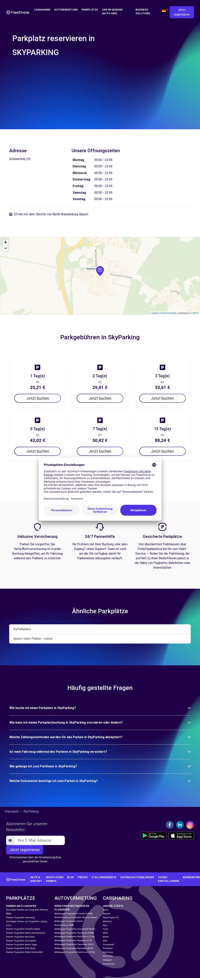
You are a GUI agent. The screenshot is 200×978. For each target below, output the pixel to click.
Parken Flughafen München (20, 937)
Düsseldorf (108, 944)
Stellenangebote (104, 877)
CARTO (195, 312)
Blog (70, 877)
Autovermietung (66, 9)
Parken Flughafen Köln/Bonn (21, 948)
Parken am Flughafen (21, 905)
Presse (83, 877)
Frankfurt (107, 948)
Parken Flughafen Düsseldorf (21, 940)
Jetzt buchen (37, 398)
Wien (105, 933)
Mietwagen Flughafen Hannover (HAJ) (74, 944)
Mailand (107, 921)
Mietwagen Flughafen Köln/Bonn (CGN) (74, 936)
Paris (105, 910)
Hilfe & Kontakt (36, 879)
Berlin (106, 937)
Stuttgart (107, 960)
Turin (105, 929)
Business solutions (143, 11)
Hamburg (108, 952)
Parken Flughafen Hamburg (20, 917)
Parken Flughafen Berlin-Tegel (21, 944)
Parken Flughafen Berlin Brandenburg (25, 933)
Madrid (106, 913)
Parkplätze (90, 9)
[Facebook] (170, 825)
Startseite (12, 811)
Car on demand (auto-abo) (112, 11)
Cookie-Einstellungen (168, 879)
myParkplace (22, 629)
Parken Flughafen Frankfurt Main (23, 929)
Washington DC (111, 917)
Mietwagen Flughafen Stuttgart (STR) (73, 940)
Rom (105, 925)
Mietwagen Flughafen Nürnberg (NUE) (73, 948)
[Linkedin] (180, 825)
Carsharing (42, 9)
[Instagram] (190, 825)
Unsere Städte (113, 905)
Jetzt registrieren (182, 12)
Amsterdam (109, 964)
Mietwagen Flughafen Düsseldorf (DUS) (74, 929)
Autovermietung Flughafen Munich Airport (75, 917)
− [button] (5, 248)
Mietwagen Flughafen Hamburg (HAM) (74, 933)
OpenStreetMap (169, 312)
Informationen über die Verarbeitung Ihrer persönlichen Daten (35, 859)
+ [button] (5, 242)
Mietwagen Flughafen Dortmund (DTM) (74, 952)
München (108, 956)
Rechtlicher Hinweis (54, 879)
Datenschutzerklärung (137, 877)
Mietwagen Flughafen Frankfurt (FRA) (73, 913)
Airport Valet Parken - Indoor (33, 638)
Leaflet (154, 312)
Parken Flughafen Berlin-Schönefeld (24, 952)
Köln (105, 940)
